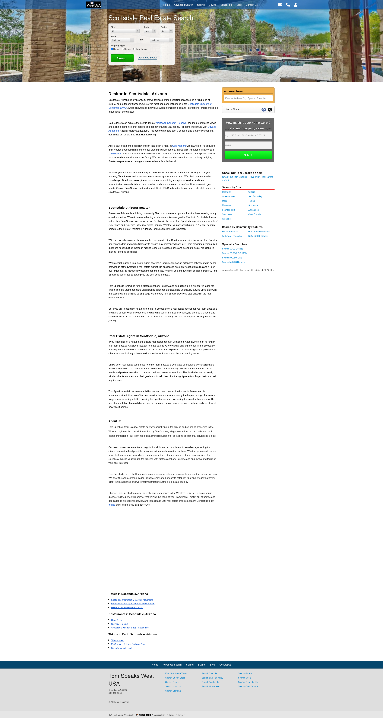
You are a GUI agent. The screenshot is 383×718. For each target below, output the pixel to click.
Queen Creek (228, 196)
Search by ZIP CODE (232, 257)
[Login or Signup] (295, 4)
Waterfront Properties (232, 235)
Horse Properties (230, 231)
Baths (164, 27)
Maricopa (226, 205)
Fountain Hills (228, 209)
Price (113, 36)
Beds (146, 27)
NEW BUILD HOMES (258, 235)
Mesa (224, 200)
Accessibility (159, 714)
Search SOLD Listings (232, 248)
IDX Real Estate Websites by (122, 714)
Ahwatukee (253, 209)
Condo (127, 48)
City (113, 27)
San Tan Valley (255, 196)
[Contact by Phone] (288, 4)
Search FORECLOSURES (234, 253)
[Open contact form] (280, 4)
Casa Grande (254, 214)
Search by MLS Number (233, 262)
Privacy (181, 714)
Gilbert (251, 191)
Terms (171, 714)
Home (116, 48)
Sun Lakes (227, 214)
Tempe (251, 200)
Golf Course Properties (259, 231)
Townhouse (141, 48)
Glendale (226, 218)
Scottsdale (253, 205)
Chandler (226, 191)
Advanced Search (147, 57)
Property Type (118, 45)
